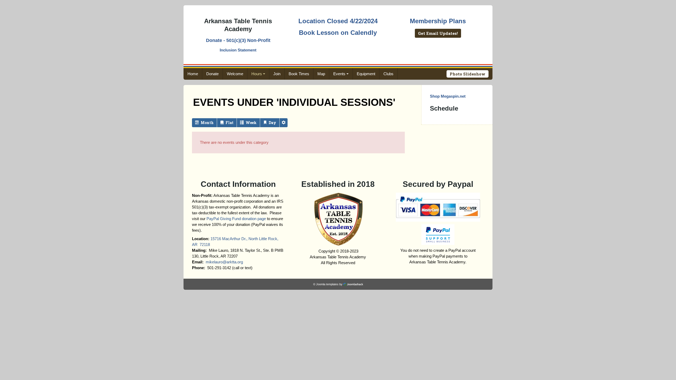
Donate (212, 74)
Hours (256, 74)
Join (276, 74)
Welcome (235, 74)
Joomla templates (327, 284)
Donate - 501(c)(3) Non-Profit (238, 40)
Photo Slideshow (467, 74)
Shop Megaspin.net (448, 96)
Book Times (299, 74)
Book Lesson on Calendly (338, 32)
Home (192, 74)
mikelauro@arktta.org (224, 262)
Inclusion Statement (238, 50)
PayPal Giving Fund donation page (236, 218)
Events (339, 74)
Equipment (366, 74)
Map (321, 74)
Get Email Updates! (438, 33)
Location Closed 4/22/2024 (338, 21)
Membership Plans (438, 21)
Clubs (388, 74)
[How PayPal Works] (438, 207)
